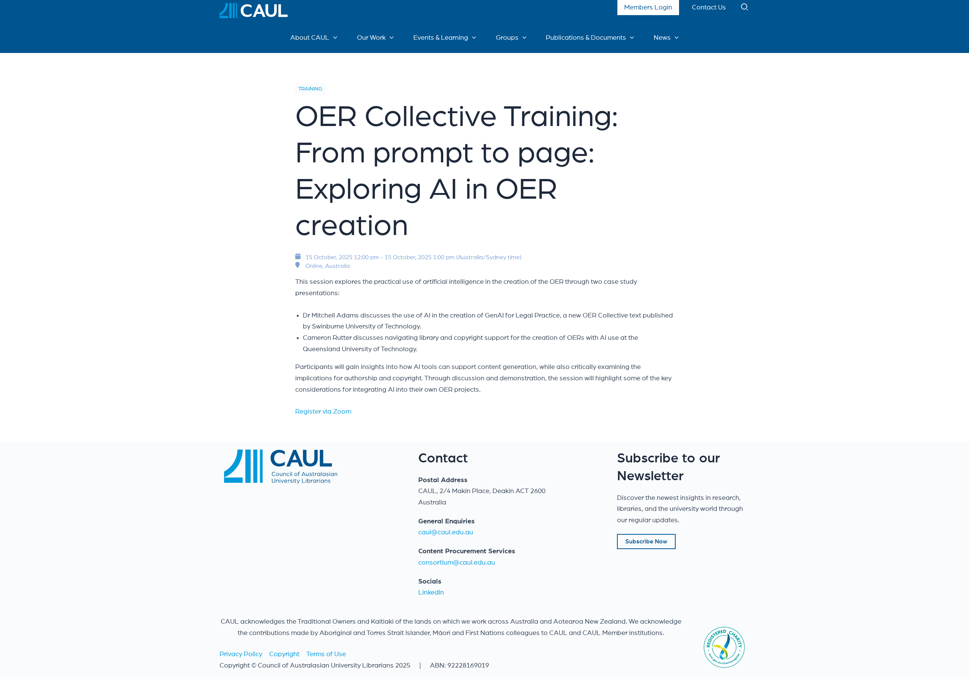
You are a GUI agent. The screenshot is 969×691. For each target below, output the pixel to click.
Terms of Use (326, 654)
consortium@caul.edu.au (456, 562)
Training (310, 89)
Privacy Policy (241, 654)
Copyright (284, 654)
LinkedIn (431, 592)
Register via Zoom (323, 411)
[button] (744, 8)
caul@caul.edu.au (445, 532)
